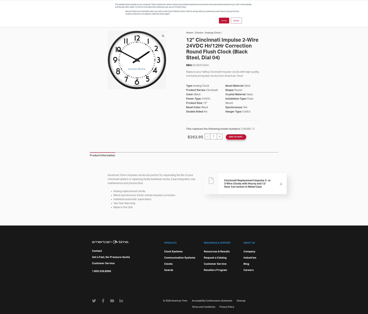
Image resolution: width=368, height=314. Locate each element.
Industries (250, 258)
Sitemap (241, 301)
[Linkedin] (121, 301)
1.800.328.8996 (101, 271)
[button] (163, 35)
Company (249, 251)
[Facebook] (103, 301)
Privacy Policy (227, 307)
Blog (246, 264)
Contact (97, 251)
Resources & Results (217, 251)
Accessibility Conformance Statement (212, 301)
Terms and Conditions (203, 307)
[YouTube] (112, 301)
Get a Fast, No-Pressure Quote (111, 257)
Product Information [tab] (102, 155)
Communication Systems (179, 258)
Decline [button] (236, 20)
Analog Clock (213, 33)
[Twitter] (94, 301)
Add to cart (235, 137)
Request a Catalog (215, 258)
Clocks (199, 33)
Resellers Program (215, 270)
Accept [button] (224, 20)
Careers (249, 270)
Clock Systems (173, 251)
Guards (168, 270)
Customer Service (103, 263)
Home (189, 33)
